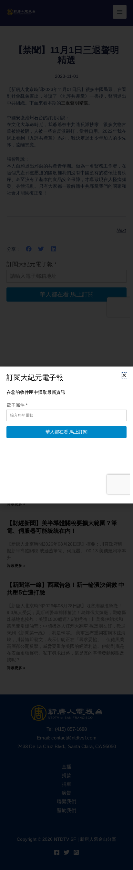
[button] (124, 375)
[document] (66, 435)
